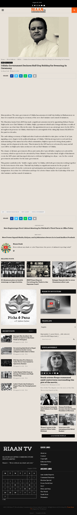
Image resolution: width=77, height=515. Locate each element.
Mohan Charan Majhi (13, 212)
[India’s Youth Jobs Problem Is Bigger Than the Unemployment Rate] (6, 386)
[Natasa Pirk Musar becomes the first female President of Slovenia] (67, 399)
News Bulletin (8, 62)
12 (15, 485)
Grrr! (42, 486)
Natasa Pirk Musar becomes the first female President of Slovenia (67, 409)
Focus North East (46, 483)
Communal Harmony (47, 477)
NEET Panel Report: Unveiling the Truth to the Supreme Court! (37, 282)
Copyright (44, 459)
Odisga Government (38, 212)
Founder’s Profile (41, 513)
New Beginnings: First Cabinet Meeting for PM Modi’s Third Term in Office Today (38, 228)
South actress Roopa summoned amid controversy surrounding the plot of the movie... (57, 379)
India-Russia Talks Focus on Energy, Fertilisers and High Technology (23, 374)
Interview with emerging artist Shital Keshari (67, 429)
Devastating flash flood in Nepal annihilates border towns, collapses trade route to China (24, 350)
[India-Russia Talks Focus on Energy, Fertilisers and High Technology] (6, 374)
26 (15, 493)
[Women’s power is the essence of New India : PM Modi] (49, 419)
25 (10, 493)
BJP (3, 212)
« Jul (4, 499)
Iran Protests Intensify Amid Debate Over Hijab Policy (49, 409)
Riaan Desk (6, 71)
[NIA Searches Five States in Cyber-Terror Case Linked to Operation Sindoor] (6, 362)
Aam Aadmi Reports (47, 475)
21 (25, 489)
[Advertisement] (38, 97)
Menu (31, 331)
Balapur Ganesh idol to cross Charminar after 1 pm (63, 281)
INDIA (3, 62)
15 (29, 485)
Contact (43, 456)
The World (44, 492)
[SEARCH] (74, 339)
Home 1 (32, 513)
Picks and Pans (46, 489)
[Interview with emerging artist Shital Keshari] (67, 419)
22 (29, 489)
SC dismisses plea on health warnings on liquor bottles (12, 281)
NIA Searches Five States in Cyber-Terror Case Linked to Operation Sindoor (23, 361)
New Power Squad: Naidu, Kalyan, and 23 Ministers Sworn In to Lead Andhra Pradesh (38, 237)
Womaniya (44, 497)
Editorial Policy (46, 462)
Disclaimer (44, 464)
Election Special (46, 480)
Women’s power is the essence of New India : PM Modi (48, 429)
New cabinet (25, 212)
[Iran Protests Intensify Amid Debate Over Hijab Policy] (49, 399)
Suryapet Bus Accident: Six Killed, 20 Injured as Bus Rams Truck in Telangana (23, 337)
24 (5, 493)
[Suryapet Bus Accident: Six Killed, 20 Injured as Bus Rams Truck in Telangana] (6, 338)
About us (43, 453)
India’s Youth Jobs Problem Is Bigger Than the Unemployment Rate (24, 385)
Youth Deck (44, 494)
